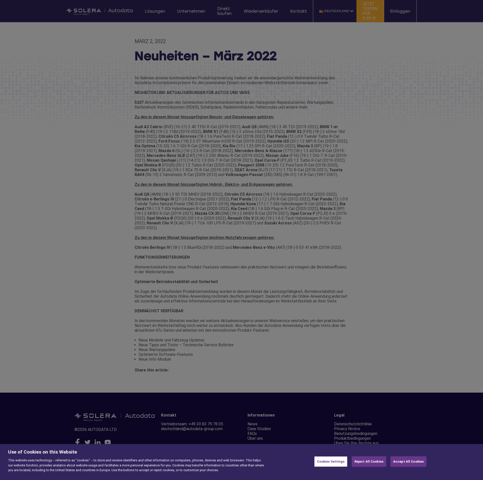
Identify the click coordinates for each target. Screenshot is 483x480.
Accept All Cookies (408, 461)
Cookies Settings (331, 461)
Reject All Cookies (368, 461)
